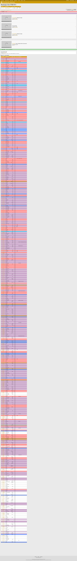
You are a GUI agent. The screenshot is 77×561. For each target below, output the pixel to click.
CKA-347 (3, 515)
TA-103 (3, 118)
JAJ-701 (3, 276)
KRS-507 (3, 484)
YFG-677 (3, 392)
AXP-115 (3, 228)
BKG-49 (3, 102)
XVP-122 (3, 389)
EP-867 (3, 86)
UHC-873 (3, 120)
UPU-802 (3, 211)
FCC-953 (3, 347)
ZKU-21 (3, 133)
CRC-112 (3, 520)
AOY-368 (3, 374)
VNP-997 (3, 236)
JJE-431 (3, 495)
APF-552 (3, 412)
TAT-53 (3, 119)
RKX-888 (3, 226)
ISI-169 (3, 422)
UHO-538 (3, 167)
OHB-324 (3, 174)
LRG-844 (3, 414)
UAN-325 (3, 135)
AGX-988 (3, 250)
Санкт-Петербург (14, 17)
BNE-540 (3, 281)
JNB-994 (3, 533)
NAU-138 (3, 299)
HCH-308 (3, 141)
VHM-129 (3, 419)
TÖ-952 (3, 66)
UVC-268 (3, 190)
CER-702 (3, 373)
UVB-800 (3, 233)
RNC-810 (3, 255)
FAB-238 (3, 270)
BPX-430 (3, 396)
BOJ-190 (3, 473)
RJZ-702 (3, 352)
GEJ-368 (3, 365)
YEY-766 (3, 393)
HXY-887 (3, 479)
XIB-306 (3, 349)
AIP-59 (3, 466)
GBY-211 (3, 329)
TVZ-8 (3, 90)
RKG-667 (3, 440)
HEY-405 (3, 432)
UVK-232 (3, 248)
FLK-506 (3, 503)
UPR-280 (3, 213)
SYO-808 (3, 301)
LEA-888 (3, 173)
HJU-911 (3, 160)
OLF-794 (3, 300)
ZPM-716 (3, 530)
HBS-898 (3, 95)
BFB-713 (3, 278)
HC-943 (3, 65)
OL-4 (3, 106)
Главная (36, 556)
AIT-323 (3, 344)
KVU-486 (3, 539)
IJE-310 (3, 384)
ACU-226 (3, 143)
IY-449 (3, 115)
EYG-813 (3, 361)
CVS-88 (3, 391)
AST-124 (3, 230)
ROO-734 (3, 234)
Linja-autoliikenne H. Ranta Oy (8, 7)
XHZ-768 (3, 390)
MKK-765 (3, 481)
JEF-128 (3, 372)
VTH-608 (3, 269)
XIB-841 (3, 355)
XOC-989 (3, 507)
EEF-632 (3, 418)
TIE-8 (3, 92)
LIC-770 (3, 327)
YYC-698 (3, 486)
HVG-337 (3, 433)
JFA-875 (3, 399)
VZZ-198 (3, 489)
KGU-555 (3, 319)
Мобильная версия (38, 557)
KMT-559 (3, 377)
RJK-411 (3, 212)
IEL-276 (3, 267)
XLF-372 (3, 395)
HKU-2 (3, 84)
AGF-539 (3, 258)
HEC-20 (3, 82)
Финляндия (13, 43)
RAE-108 (3, 137)
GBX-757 (3, 324)
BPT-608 (3, 482)
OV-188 (3, 112)
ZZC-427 (3, 298)
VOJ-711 (3, 235)
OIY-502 (3, 366)
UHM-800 (3, 154)
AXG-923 (3, 413)
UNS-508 (3, 203)
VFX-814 (3, 302)
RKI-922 (3, 320)
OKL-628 (3, 149)
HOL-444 (3, 197)
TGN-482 (3, 303)
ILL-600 (3, 504)
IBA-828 (3, 207)
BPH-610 (3, 490)
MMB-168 (3, 509)
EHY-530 (3, 460)
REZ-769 (3, 408)
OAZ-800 (3, 445)
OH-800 (3, 64)
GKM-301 (3, 485)
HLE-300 (3, 178)
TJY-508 (3, 434)
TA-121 (3, 107)
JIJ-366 (3, 478)
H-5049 (3, 59)
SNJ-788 (3, 512)
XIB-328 (3, 342)
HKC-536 (3, 162)
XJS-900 (3, 243)
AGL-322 (3, 308)
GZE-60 (3, 67)
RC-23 (3, 68)
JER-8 (3, 472)
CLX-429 (3, 455)
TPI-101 (3, 426)
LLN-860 (3, 492)
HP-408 (3, 62)
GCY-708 (3, 338)
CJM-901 (3, 443)
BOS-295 (3, 487)
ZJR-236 (3, 388)
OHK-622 (3, 179)
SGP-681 (3, 318)
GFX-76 (3, 108)
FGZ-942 (3, 438)
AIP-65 (3, 494)
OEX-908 (3, 177)
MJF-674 (3, 368)
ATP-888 (3, 219)
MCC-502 (3, 180)
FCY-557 (3, 214)
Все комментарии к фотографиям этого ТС (6, 10)
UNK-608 (3, 202)
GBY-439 (3, 331)
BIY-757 (3, 354)
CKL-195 (3, 516)
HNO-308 (3, 199)
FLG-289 (3, 410)
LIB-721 (3, 341)
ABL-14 (3, 125)
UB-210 (3, 88)
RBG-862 (3, 441)
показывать (75, 10)
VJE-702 (3, 187)
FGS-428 (3, 407)
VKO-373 (3, 198)
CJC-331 (3, 496)
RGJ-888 (3, 317)
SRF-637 (3, 402)
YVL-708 (3, 305)
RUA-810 (3, 467)
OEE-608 (3, 129)
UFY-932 (3, 293)
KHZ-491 (3, 411)
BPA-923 (3, 350)
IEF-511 (3, 254)
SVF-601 (3, 291)
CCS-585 (3, 362)
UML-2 (3, 130)
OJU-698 (3, 196)
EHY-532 (3, 468)
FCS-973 (3, 339)
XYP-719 (3, 379)
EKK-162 (3, 268)
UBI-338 (3, 420)
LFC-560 (3, 266)
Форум (38, 556)
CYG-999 (3, 423)
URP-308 (3, 223)
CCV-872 (3, 353)
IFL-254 (3, 279)
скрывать (72, 9)
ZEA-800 (3, 274)
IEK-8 (3, 126)
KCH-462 (3, 175)
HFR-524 (3, 284)
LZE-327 (3, 425)
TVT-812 (3, 220)
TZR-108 (3, 505)
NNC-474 (3, 508)
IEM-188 (3, 272)
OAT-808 (3, 140)
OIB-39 (3, 89)
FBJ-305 (3, 57)
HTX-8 (3, 93)
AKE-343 (3, 159)
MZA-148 (3, 535)
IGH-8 (3, 127)
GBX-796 (3, 316)
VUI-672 (3, 325)
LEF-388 (3, 369)
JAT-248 (3, 200)
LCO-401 (3, 184)
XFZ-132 (3, 314)
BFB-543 (3, 282)
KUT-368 (3, 536)
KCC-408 (3, 165)
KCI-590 (3, 454)
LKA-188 (3, 252)
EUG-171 (3, 296)
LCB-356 (3, 117)
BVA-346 (3, 525)
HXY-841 (3, 436)
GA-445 (3, 78)
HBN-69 (3, 70)
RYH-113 (3, 370)
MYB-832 (3, 363)
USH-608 (3, 222)
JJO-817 (3, 415)
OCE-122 (3, 151)
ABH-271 (3, 138)
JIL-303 (3, 351)
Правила (41, 556)
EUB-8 (3, 103)
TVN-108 (3, 224)
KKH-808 (3, 261)
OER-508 (3, 111)
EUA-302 (3, 537)
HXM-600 (3, 157)
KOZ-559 (3, 260)
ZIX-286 (3, 360)
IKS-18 (3, 105)
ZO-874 (3, 80)
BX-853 (3, 109)
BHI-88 (3, 114)
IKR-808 (3, 493)
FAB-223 (3, 275)
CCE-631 (3, 326)
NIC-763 (3, 446)
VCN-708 (3, 153)
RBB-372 (3, 94)
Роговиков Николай (16, 19)
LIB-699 (3, 337)
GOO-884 (3, 480)
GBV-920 (3, 330)
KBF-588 (3, 417)
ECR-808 (3, 253)
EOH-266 (3, 518)
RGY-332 (3, 348)
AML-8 (3, 91)
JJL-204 (3, 463)
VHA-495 (3, 176)
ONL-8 (3, 128)
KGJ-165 (3, 297)
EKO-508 (3, 273)
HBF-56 (3, 83)
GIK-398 (3, 462)
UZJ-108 (3, 519)
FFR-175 (3, 371)
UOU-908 (3, 208)
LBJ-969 (3, 152)
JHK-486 (3, 444)
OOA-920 (3, 249)
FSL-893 (3, 542)
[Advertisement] (38, 549)
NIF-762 (3, 464)
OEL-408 (3, 136)
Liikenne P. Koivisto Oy (7, 8)
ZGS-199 (3, 315)
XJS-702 (3, 244)
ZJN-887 (3, 491)
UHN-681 (3, 164)
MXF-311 (3, 304)
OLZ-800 (3, 465)
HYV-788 (3, 364)
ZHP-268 (3, 277)
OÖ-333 (3, 79)
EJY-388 (3, 469)
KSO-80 (3, 116)
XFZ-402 (3, 307)
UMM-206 (3, 191)
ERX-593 (3, 488)
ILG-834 (3, 292)
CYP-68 (3, 449)
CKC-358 (3, 514)
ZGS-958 (3, 332)
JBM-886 (3, 295)
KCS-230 (3, 183)
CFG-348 (3, 321)
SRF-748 (3, 400)
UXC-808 (3, 245)
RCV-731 (3, 166)
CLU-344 (3, 531)
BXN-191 (3, 528)
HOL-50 (3, 132)
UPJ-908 (3, 206)
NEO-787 (3, 367)
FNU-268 (3, 483)
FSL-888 (3, 532)
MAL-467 (3, 139)
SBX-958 (3, 186)
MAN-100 (3, 534)
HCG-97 (3, 81)
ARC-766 (3, 210)
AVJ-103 (3, 227)
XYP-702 (3, 397)
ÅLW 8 (3, 510)
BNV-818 (3, 238)
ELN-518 (3, 271)
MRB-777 (3, 529)
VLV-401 (3, 209)
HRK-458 (3, 156)
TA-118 (3, 87)
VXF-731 (3, 409)
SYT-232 (3, 527)
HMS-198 (3, 188)
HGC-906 (3, 290)
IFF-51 (3, 104)
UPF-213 (3, 345)
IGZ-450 (3, 323)
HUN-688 (3, 181)
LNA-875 (3, 457)
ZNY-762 (3, 448)
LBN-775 (3, 158)
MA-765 (3, 61)
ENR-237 (3, 424)
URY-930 (3, 378)
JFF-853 (3, 398)
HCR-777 (3, 142)
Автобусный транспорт (9, 2)
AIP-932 (3, 343)
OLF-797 (3, 285)
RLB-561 (3, 247)
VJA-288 (3, 182)
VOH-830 (3, 232)
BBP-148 (3, 231)
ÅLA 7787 (3, 541)
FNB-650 (3, 471)
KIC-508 (3, 322)
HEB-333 (3, 150)
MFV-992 (3, 229)
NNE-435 (3, 540)
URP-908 (3, 221)
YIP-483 (3, 501)
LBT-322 (3, 161)
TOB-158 (3, 259)
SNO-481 (3, 513)
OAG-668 (3, 416)
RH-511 (3, 63)
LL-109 (3, 96)
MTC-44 (3, 110)
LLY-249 (3, 435)
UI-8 (2, 73)
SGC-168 (3, 294)
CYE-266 (3, 328)
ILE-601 (3, 442)
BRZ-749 (3, 461)
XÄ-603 (3, 85)
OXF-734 (3, 394)
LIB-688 (3, 340)
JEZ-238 (3, 401)
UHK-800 (3, 155)
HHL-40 (3, 71)
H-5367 (3, 60)
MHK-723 (3, 257)
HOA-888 (3, 201)
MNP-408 (3, 437)
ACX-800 (3, 144)
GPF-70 (3, 113)
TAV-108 (3, 134)
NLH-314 (3, 502)
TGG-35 (3, 69)
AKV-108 (3, 172)
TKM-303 (3, 163)
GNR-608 (3, 526)
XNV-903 (3, 456)
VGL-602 (3, 306)
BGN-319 (3, 283)
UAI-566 (3, 346)
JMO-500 (3, 470)
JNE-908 (3, 538)
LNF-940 (3, 58)
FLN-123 (3, 506)
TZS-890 (3, 511)
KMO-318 (3, 447)
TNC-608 (3, 185)
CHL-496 (3, 458)
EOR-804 (3, 517)
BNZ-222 (3, 459)
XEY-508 (3, 431)
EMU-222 (3, 439)
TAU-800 (3, 131)
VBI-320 (3, 385)
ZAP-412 (3, 256)
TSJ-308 (3, 205)
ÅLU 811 (3, 421)
